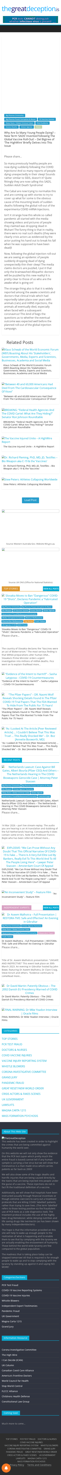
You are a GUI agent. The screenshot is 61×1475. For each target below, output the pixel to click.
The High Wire (9, 1354)
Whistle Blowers (10, 1300)
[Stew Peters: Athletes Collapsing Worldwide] (29, 479)
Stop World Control (12, 1386)
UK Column (8, 1365)
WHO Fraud (22, 625)
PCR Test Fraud (10, 1285)
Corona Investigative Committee (19, 1349)
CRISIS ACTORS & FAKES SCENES (21, 1094)
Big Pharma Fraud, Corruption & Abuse (20, 119)
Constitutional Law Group (15, 1401)
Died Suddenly (42, 123)
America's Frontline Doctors (17, 1375)
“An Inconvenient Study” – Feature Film (29, 895)
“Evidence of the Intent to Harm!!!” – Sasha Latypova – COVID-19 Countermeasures (30, 683)
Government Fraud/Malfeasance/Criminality (19, 614)
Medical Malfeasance (34, 618)
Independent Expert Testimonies (19, 1305)
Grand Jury (8, 1326)
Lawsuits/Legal (44, 796)
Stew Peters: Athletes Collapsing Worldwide (27, 484)
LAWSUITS (8, 1105)
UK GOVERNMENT (13, 1099)
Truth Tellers (40, 621)
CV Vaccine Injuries (46, 119)
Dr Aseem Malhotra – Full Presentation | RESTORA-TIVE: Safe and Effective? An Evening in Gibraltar (29, 942)
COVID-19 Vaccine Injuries (16, 1295)
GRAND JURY (9, 1077)
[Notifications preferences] (6, 1468)
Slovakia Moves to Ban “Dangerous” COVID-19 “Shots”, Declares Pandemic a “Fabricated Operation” (30, 631)
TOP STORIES (10, 1039)
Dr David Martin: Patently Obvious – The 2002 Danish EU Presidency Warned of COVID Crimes (27, 998)
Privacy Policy (17, 1464)
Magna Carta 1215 (12, 1321)
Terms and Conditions (39, 1464)
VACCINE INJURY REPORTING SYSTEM (24, 1061)
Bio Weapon (7, 610)
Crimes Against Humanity (23, 789)
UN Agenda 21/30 (9, 625)
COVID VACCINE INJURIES (17, 1055)
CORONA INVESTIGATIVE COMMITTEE (24, 1072)
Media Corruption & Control (13, 618)
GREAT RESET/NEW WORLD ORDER (23, 1088)
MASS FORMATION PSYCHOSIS (20, 1116)
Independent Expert (46, 933)
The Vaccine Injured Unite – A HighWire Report (28, 446)
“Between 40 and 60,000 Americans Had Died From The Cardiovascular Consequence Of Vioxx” (29, 398)
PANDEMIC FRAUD (13, 1083)
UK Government (10, 1316)
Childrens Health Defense (16, 1396)
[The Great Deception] (14, 1138)
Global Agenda (26, 127)
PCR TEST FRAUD (12, 1044)
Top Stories (28, 621)
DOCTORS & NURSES (14, 1050)
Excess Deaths (11, 127)
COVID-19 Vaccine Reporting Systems (22, 1290)
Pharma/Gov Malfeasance (12, 621)
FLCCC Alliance (10, 1391)
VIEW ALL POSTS (51, 588)
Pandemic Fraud (11, 1311)
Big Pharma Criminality (15, 115)
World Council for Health (15, 1380)
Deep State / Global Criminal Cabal (19, 123)
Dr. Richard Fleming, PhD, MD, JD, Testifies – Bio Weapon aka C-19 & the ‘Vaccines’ (29, 467)
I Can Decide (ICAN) (12, 1360)
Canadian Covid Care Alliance (18, 1370)
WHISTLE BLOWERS (13, 1066)
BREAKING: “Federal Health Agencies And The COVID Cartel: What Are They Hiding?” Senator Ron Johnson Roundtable (28, 424)
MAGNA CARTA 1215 (14, 1110)
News (38, 127)
